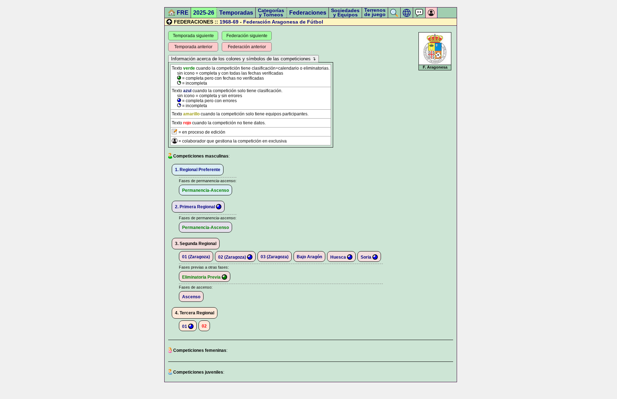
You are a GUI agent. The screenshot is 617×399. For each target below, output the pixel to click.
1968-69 (229, 22)
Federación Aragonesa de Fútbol (283, 22)
